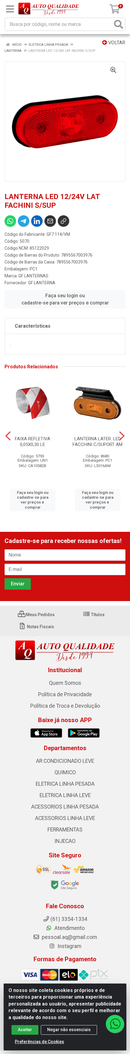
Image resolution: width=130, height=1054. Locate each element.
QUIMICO (65, 772)
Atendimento (69, 928)
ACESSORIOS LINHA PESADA (65, 807)
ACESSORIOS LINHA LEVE (65, 818)
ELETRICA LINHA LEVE (65, 795)
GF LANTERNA (41, 282)
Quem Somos (65, 683)
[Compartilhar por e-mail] (50, 221)
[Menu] (10, 9)
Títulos (97, 614)
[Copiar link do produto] (63, 221)
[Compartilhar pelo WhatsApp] (10, 221)
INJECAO (65, 841)
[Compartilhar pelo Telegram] (23, 221)
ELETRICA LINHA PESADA (65, 784)
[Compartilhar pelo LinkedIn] (37, 221)
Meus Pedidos (40, 614)
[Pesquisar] (118, 24)
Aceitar (25, 1029)
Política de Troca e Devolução (65, 706)
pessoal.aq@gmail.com (69, 937)
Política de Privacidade (65, 694)
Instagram (68, 946)
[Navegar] (8, 436)
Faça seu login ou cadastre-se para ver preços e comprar (65, 299)
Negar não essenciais (69, 1029)
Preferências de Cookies (39, 1041)
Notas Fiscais (40, 626)
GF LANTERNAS (33, 275)
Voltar (116, 42)
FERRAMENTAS (65, 830)
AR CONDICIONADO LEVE (65, 761)
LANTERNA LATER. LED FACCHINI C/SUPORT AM (97, 441)
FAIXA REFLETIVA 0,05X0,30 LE (32, 441)
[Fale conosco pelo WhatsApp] (115, 1024)
